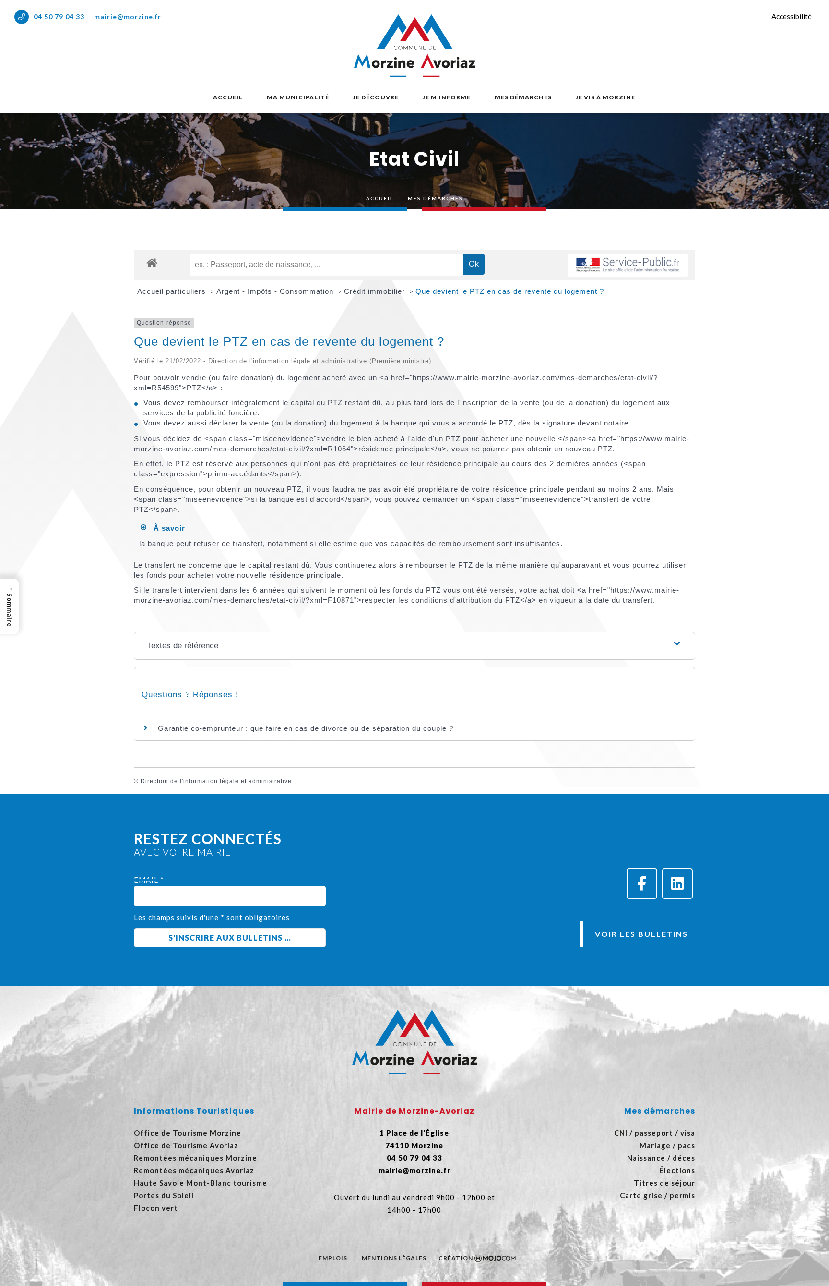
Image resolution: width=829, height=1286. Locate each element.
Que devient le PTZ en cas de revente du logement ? (509, 291)
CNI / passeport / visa (654, 1132)
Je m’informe (447, 97)
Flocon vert (156, 1207)
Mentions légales (394, 1258)
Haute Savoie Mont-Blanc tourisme (200, 1182)
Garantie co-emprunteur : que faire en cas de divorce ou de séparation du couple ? (305, 728)
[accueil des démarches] (152, 262)
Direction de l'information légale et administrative (216, 781)
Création (455, 1258)
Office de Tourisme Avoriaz (186, 1145)
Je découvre (376, 97)
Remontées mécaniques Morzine (195, 1157)
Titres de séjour (664, 1182)
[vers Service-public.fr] (628, 265)
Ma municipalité (298, 97)
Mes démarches (523, 97)
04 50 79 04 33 (59, 16)
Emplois (333, 1258)
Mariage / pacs (667, 1145)
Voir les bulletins (641, 933)
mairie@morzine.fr (127, 16)
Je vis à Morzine (605, 97)
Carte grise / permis (657, 1195)
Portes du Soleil (164, 1195)
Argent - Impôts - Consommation (276, 291)
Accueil (228, 97)
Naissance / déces (661, 1157)
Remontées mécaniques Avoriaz (194, 1170)
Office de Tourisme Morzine (187, 1132)
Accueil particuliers (172, 291)
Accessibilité (791, 16)
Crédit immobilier (375, 291)
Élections (677, 1170)
